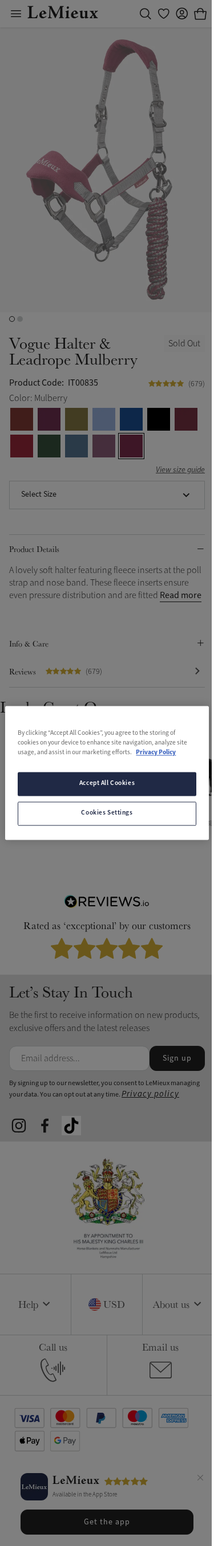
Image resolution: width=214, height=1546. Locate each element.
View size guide (180, 470)
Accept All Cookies (107, 783)
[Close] (200, 1479)
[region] (106, 773)
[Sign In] (182, 14)
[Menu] (16, 13)
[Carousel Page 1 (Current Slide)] (12, 319)
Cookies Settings (106, 813)
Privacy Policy (156, 753)
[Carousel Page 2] (20, 319)
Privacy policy (150, 1094)
